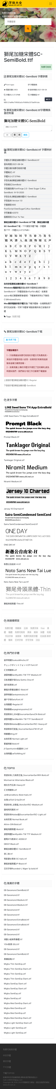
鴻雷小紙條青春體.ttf (13, 939)
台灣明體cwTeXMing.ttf (14, 753)
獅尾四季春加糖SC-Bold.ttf (16, 689)
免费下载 (12, 339)
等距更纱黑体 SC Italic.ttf (15, 859)
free (43, 628)
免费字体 (34, 628)
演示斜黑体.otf (10, 685)
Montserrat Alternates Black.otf (19, 780)
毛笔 (49, 632)
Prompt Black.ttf (11, 437)
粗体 (36, 632)
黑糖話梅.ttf (9, 959)
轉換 (25, 135)
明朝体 (18, 628)
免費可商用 (46, 67)
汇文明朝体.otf (10, 670)
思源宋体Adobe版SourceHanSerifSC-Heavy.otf (25, 724)
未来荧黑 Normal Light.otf (15, 739)
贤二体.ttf (8, 854)
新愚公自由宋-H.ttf (12, 564)
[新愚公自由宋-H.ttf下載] (28, 554)
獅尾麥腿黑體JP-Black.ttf (15, 863)
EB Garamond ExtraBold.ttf (16, 919)
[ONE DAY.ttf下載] (28, 534)
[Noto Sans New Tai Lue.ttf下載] (28, 573)
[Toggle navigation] (50, 3)
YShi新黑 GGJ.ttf (11, 944)
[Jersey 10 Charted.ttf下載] (28, 495)
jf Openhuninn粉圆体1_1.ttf (16, 748)
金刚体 (18, 636)
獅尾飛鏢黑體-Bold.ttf (13, 829)
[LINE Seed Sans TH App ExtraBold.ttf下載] (28, 409)
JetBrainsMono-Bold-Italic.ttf (18, 795)
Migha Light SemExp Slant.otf (18, 1023)
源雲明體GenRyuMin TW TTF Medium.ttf (22, 675)
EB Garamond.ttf (11, 895)
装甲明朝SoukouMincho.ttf (16, 660)
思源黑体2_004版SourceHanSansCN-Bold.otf (24, 714)
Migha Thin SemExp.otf (15, 964)
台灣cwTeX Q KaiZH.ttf (14, 800)
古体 (26, 628)
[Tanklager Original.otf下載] (28, 449)
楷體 (10, 632)
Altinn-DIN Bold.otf (12, 824)
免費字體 (16, 316)
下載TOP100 (8, 1073)
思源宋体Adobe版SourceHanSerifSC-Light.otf (25, 814)
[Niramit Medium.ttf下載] (28, 471)
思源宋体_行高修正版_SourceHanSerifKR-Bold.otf (26, 775)
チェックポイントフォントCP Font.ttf (21, 665)
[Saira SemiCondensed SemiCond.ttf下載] (28, 516)
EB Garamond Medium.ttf (15, 900)
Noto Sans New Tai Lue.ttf (16, 582)
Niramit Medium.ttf (13, 481)
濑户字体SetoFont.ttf (13, 699)
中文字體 (7, 1055)
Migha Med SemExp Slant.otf (17, 1003)
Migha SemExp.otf (12, 993)
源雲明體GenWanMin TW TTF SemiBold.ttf (23, 719)
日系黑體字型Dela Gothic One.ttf (19, 680)
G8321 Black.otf (11, 844)
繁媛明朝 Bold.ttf (11, 744)
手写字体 (29, 640)
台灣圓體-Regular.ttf (13, 704)
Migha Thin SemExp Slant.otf (17, 969)
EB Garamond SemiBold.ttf (16, 890)
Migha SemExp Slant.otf (15, 983)
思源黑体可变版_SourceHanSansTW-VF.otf (23, 729)
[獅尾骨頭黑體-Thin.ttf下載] (28, 593)
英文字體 (7, 1061)
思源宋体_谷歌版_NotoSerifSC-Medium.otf (23, 804)
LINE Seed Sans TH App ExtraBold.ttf (21, 416)
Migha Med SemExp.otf (15, 1008)
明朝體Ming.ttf (10, 734)
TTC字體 (7, 1067)
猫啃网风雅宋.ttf (11, 809)
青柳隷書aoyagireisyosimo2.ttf (18, 709)
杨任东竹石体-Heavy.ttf (14, 785)
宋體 (42, 632)
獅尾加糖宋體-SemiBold (25, 385)
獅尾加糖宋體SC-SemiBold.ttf (17, 222)
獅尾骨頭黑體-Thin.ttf (13, 603)
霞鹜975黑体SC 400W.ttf (15, 839)
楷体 (10, 640)
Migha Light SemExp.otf (15, 1028)
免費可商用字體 (31, 636)
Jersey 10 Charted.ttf (14, 509)
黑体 (29, 632)
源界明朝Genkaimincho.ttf (16, 694)
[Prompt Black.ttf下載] (28, 427)
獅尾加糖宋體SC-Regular (25, 380)
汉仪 (38, 640)
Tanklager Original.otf (14, 460)
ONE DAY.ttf (9, 545)
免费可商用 (20, 632)
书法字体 (9, 636)
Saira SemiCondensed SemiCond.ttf (21, 524)
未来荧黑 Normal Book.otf (15, 819)
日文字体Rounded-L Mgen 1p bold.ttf (21, 868)
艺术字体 (19, 640)
